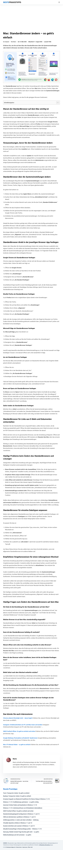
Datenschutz (19, 847)
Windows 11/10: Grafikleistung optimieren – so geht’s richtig (21, 802)
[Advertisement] (31, 16)
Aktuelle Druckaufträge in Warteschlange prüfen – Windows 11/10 (22, 829)
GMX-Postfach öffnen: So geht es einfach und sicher (18, 811)
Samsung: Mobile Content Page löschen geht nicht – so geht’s (21, 832)
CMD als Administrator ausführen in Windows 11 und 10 (19, 817)
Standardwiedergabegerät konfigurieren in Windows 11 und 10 (21, 814)
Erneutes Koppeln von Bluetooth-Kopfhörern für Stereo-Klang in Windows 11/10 (26, 799)
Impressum (24, 847)
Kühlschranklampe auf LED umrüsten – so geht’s (17, 835)
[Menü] (59, 2)
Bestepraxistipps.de (11, 847)
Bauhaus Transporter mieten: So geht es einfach (17, 796)
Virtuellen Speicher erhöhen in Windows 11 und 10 (17, 823)
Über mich (30, 847)
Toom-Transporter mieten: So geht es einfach (16, 793)
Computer (6, 41)
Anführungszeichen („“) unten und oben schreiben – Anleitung (20, 820)
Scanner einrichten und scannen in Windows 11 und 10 (19, 826)
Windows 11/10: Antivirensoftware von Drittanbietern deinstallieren (22, 808)
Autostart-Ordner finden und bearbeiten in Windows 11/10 (20, 805)
